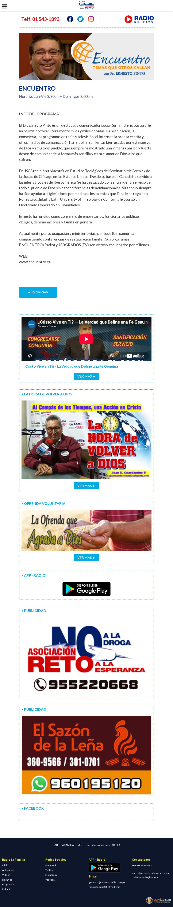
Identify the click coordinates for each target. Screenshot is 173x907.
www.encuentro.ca (35, 261)
